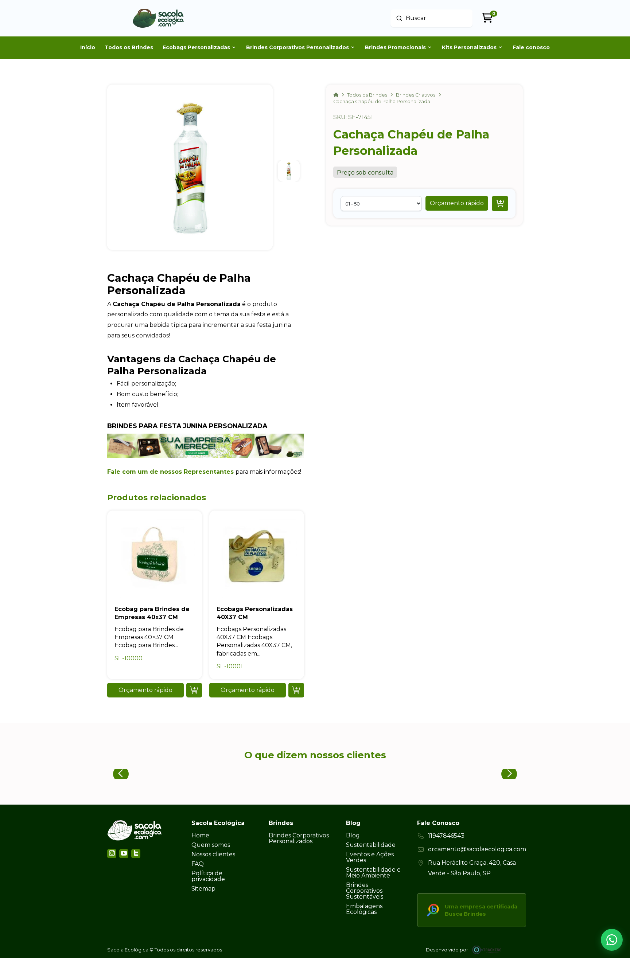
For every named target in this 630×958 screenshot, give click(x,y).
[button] (456, 203)
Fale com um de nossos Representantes (170, 471)
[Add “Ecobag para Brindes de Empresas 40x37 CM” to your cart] (194, 690)
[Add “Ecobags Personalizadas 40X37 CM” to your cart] (296, 690)
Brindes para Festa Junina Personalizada (187, 426)
